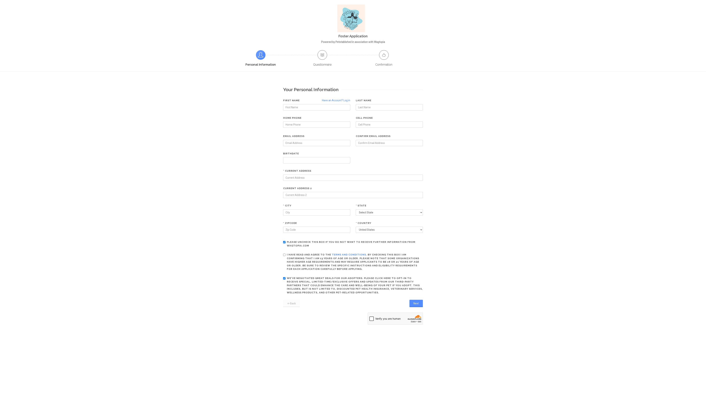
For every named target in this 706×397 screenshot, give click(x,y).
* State (361, 205)
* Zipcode (290, 223)
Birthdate (291, 153)
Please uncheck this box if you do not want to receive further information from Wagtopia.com (351, 244)
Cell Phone (364, 118)
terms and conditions (349, 254)
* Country (363, 223)
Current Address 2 (297, 188)
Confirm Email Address (373, 136)
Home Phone (292, 118)
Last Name (363, 100)
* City (287, 205)
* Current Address (297, 170)
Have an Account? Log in (336, 100)
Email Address (293, 136)
